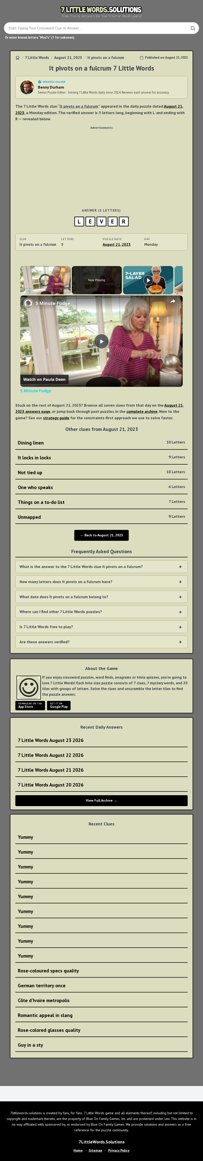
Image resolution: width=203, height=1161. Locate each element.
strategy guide (56, 417)
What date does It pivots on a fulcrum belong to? (64, 596)
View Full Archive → (101, 800)
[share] (172, 300)
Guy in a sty (30, 1045)
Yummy (25, 837)
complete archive (142, 411)
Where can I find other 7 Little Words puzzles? (61, 611)
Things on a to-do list (101, 502)
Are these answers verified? (45, 641)
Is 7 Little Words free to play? (46, 626)
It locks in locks (101, 457)
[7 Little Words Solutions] (101, 11)
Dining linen (101, 443)
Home (78, 1150)
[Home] (17, 57)
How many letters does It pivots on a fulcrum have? (66, 581)
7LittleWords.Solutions (102, 1142)
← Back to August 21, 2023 (101, 535)
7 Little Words (37, 57)
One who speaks (101, 487)
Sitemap (95, 1150)
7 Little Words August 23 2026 (50, 740)
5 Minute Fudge (53, 303)
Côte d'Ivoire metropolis (44, 1000)
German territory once (42, 985)
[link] (28, 303)
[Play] (23, 291)
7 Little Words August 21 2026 (50, 770)
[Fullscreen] (68, 291)
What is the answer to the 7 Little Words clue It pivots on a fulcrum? (81, 566)
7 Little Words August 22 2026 (50, 755)
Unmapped (101, 517)
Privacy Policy (118, 1150)
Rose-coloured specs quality (48, 970)
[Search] (193, 28)
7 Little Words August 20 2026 (50, 785)
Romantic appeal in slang (45, 1015)
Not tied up (101, 472)
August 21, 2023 (68, 57)
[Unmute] (29, 291)
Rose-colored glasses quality (49, 1030)
